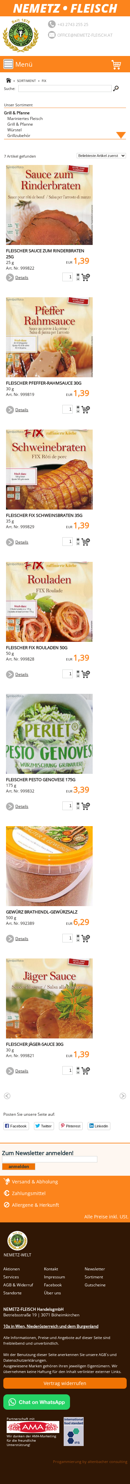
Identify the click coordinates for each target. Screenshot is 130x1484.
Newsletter (95, 1269)
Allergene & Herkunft (35, 1205)
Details (21, 277)
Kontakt (51, 1269)
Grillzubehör (18, 135)
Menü (24, 64)
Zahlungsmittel (29, 1193)
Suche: (9, 88)
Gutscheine (95, 1285)
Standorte (12, 1293)
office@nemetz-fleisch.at (85, 35)
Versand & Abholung (35, 1181)
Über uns (52, 1293)
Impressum (54, 1277)
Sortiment (26, 81)
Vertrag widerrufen (65, 1383)
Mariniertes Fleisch (25, 118)
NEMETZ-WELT (17, 1255)
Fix (44, 81)
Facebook (53, 1285)
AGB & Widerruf (18, 1285)
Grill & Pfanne (17, 113)
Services (11, 1277)
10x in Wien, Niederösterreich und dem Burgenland (50, 1326)
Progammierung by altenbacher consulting (90, 1461)
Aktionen (11, 1269)
